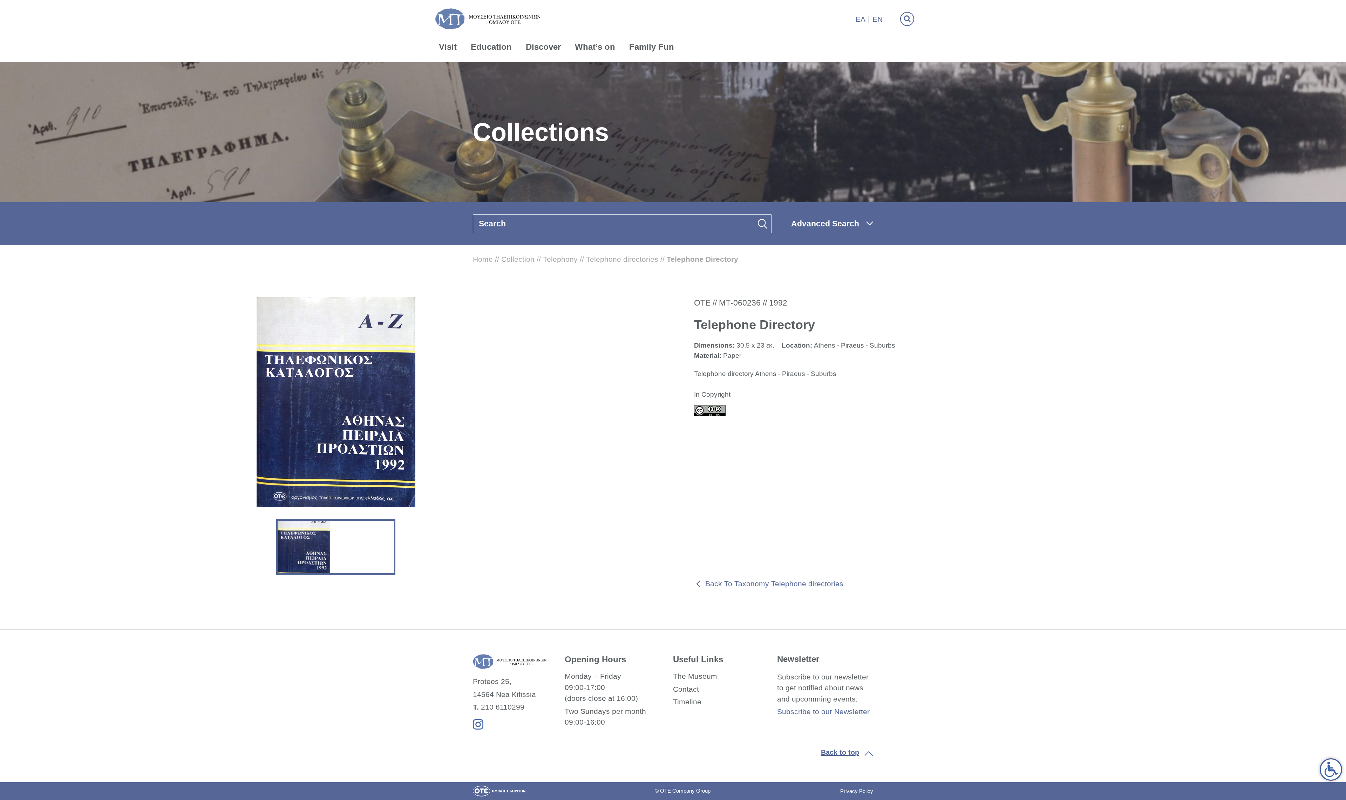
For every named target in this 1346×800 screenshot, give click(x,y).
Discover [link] (543, 47)
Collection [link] (518, 259)
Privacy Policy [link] (856, 791)
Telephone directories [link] (622, 259)
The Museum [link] (695, 676)
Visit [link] (448, 47)
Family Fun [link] (651, 47)
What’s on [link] (595, 47)
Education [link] (491, 47)
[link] (1331, 769)
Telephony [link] (560, 259)
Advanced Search (825, 223)
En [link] (877, 19)
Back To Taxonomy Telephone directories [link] (774, 584)
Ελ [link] (860, 19)
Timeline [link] (687, 702)
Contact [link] (686, 689)
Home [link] (483, 259)
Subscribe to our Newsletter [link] (823, 711)
